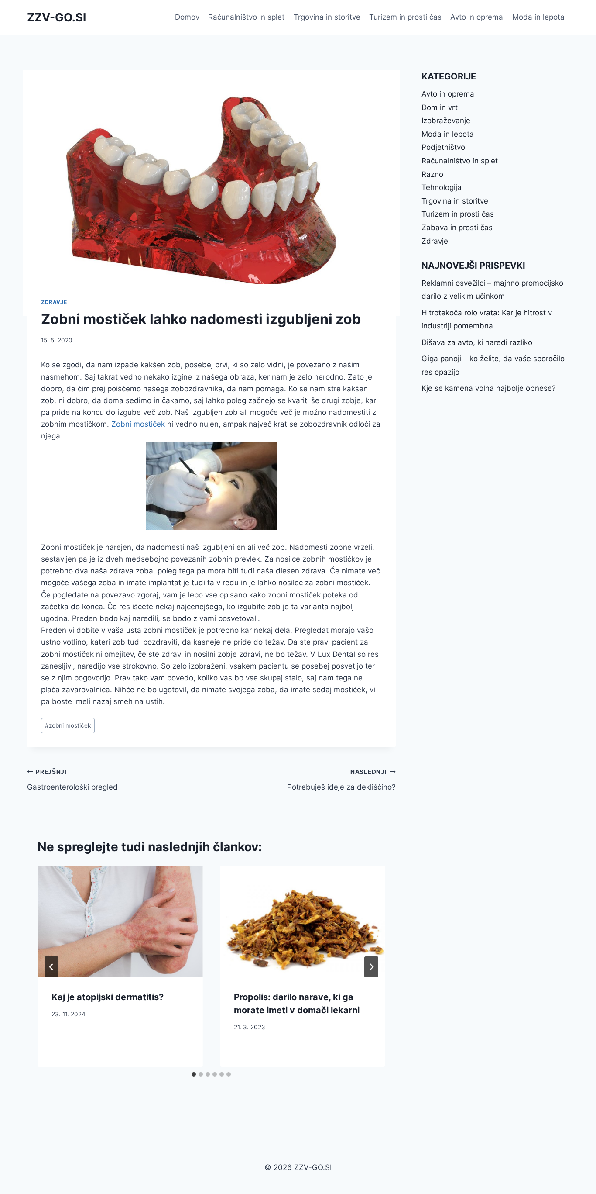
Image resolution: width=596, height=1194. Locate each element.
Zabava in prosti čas (457, 227)
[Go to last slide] (51, 966)
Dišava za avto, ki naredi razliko (476, 342)
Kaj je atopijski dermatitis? (107, 997)
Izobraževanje (445, 120)
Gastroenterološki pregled (72, 779)
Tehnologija (441, 187)
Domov (187, 17)
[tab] (194, 1074)
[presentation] (120, 921)
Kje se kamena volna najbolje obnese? (488, 388)
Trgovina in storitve (327, 17)
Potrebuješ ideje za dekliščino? (341, 779)
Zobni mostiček (138, 424)
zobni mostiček (68, 725)
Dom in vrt (439, 107)
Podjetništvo (443, 147)
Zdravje (54, 302)
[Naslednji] (371, 966)
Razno (432, 174)
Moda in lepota (538, 17)
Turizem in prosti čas (405, 17)
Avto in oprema (476, 17)
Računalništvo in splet (246, 17)
